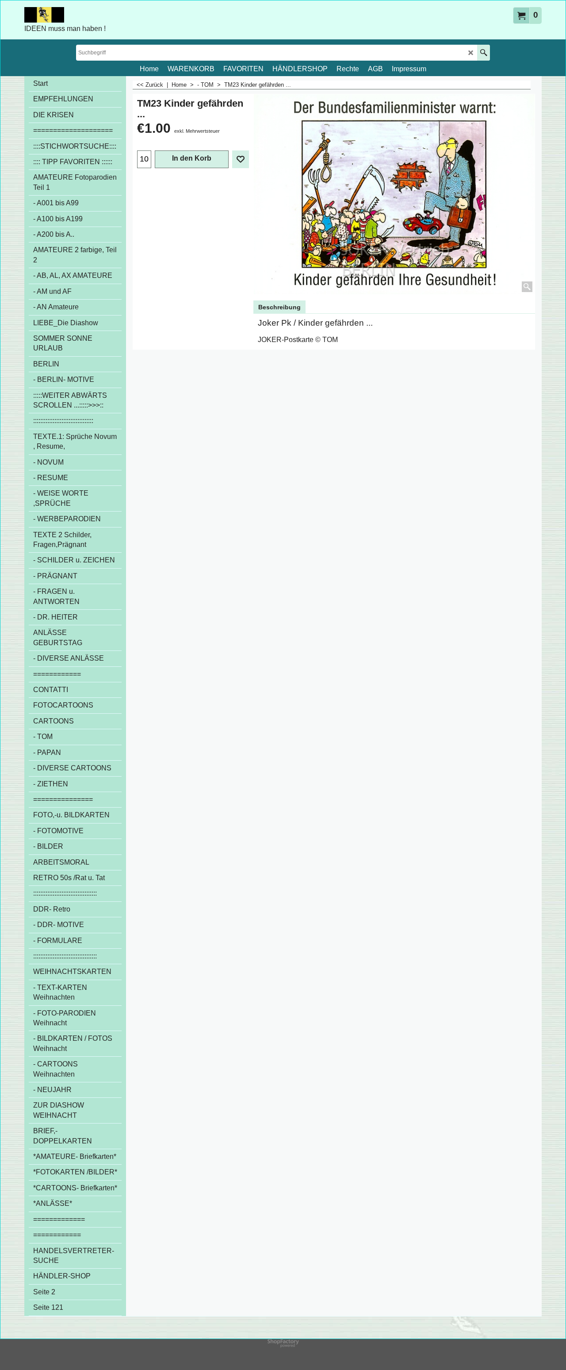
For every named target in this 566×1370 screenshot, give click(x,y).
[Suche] (483, 53)
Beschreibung (279, 307)
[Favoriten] (240, 159)
